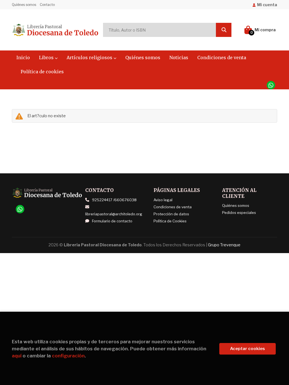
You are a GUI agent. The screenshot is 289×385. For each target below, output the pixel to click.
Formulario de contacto (112, 221)
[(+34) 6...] (271, 85)
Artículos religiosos (90, 57)
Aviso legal (163, 200)
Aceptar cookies (247, 348)
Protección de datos (171, 214)
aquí (16, 356)
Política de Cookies (170, 221)
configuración (68, 356)
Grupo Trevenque (224, 244)
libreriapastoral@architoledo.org (113, 214)
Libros (47, 57)
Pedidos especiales (239, 212)
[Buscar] (223, 30)
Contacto (47, 5)
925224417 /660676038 (114, 200)
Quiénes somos (24, 5)
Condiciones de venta (173, 207)
